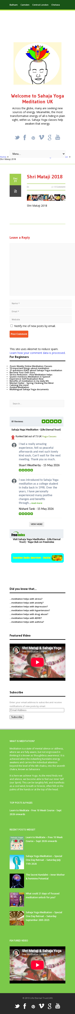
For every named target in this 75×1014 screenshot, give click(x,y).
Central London (40, 4)
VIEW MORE (36, 524)
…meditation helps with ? (26, 598)
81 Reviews (17, 421)
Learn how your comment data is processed (37, 353)
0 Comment (59, 186)
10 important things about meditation (29, 368)
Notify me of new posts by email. (35, 326)
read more (36, 503)
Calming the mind (19, 385)
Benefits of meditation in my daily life (29, 380)
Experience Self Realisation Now (26, 378)
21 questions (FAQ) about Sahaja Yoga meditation (36, 370)
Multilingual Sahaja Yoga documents (29, 389)
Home (3, 156)
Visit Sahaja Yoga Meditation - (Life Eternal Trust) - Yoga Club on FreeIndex (36, 541)
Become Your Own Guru (22, 372)
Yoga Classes (49, 436)
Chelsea (55, 4)
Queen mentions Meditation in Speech (30, 376)
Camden (25, 4)
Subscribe (16, 717)
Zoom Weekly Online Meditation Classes (31, 366)
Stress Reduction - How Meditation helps (31, 374)
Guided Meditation (19, 387)
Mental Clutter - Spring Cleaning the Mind (31, 383)
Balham (14, 4)
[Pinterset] (33, 138)
